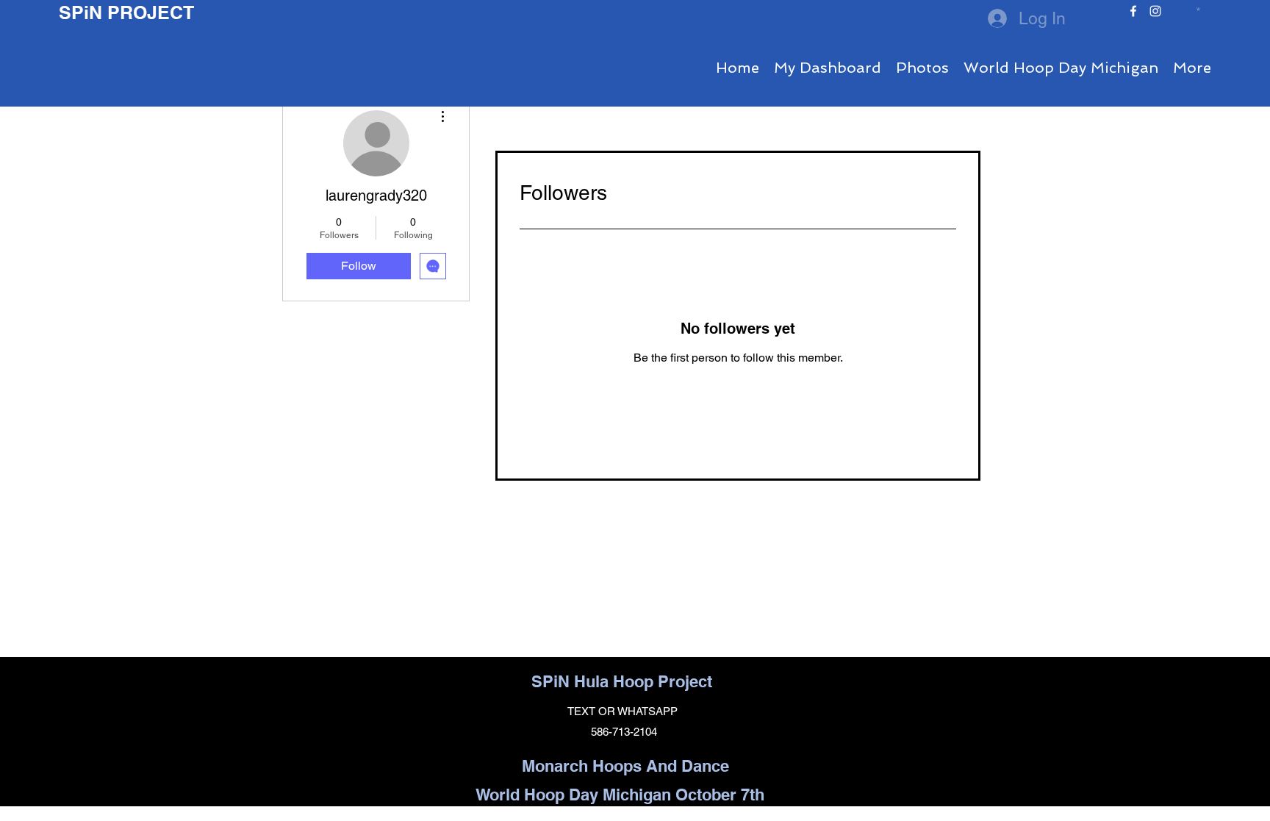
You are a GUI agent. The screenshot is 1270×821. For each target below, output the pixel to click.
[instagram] (1155, 11)
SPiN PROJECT (126, 12)
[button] (1198, 8)
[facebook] (1133, 11)
